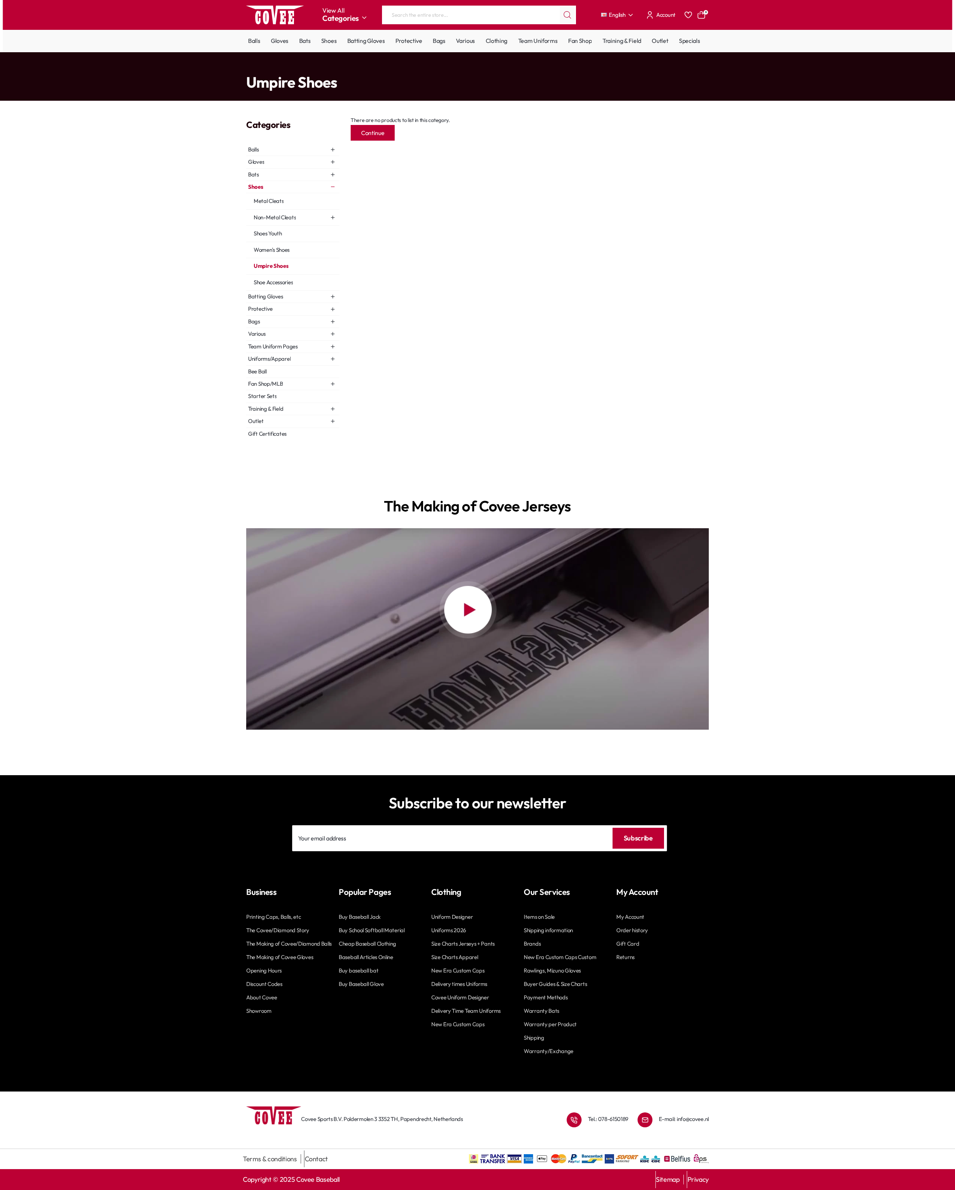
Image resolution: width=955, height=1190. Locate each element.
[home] (248, 67)
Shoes (263, 67)
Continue (372, 133)
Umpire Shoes (290, 67)
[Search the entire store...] (567, 15)
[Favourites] (688, 15)
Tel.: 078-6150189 (608, 1118)
